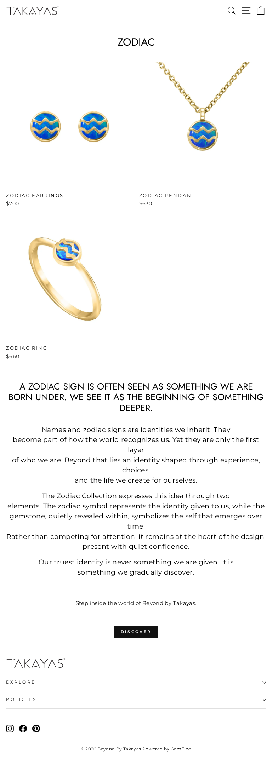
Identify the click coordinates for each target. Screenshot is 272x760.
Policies (21, 699)
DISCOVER (136, 631)
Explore (21, 682)
